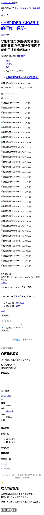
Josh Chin (4, 464)
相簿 (8, 61)
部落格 (9, 64)
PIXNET (11, 475)
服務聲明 (26, 478)
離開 (14, 510)
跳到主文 (5, 35)
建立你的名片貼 (5, 468)
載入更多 (5, 315)
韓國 (18, 306)
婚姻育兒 (21, 56)
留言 (22, 296)
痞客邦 (16, 296)
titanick (4, 283)
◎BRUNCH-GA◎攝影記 (22, 77)
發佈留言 (5, 330)
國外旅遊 (20, 303)
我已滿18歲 (6, 510)
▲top (3, 311)
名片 (8, 67)
